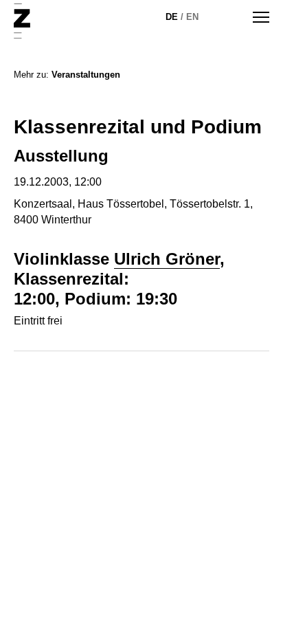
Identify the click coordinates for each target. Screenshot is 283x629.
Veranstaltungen (86, 74)
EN (192, 17)
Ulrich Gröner (167, 259)
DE (172, 17)
